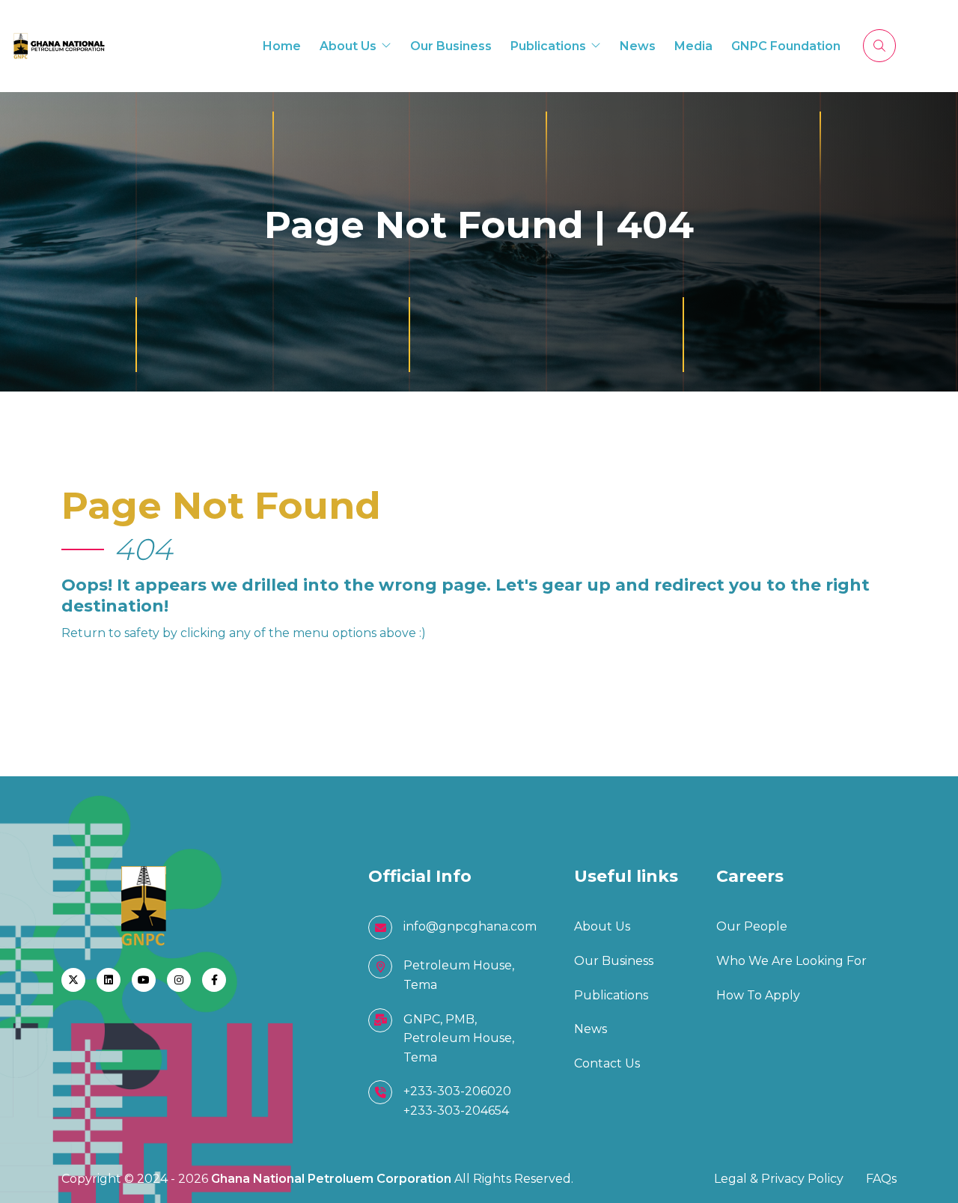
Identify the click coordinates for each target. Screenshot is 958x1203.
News (638, 46)
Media (693, 46)
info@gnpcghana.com (470, 926)
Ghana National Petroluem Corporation (332, 1179)
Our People (751, 926)
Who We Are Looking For (791, 961)
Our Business (451, 46)
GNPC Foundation (785, 46)
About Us (348, 46)
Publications (548, 46)
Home (282, 46)
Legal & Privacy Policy (778, 1179)
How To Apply (758, 995)
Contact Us (607, 1063)
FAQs (881, 1179)
